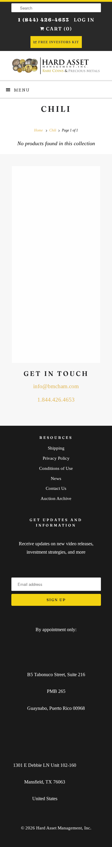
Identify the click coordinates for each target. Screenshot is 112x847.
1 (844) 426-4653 (43, 20)
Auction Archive (56, 498)
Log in (84, 20)
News (56, 478)
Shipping (56, 448)
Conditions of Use (56, 468)
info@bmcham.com (56, 386)
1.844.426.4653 (56, 400)
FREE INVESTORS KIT (58, 42)
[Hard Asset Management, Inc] (56, 65)
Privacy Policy (56, 458)
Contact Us (56, 488)
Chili (56, 109)
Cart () (58, 29)
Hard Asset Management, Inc (63, 828)
